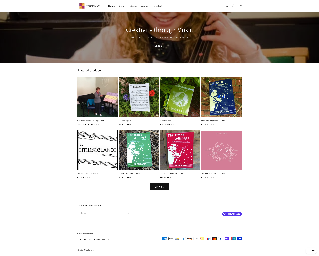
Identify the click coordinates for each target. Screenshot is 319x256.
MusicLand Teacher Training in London (91, 121)
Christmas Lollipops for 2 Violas (130, 174)
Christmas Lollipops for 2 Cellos (171, 174)
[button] (122, 6)
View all (159, 186)
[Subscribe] (127, 213)
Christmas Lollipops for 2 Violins (213, 121)
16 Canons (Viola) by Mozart (87, 174)
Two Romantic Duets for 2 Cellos (213, 174)
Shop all (160, 46)
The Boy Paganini (125, 121)
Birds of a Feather (166, 121)
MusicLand (89, 250)
